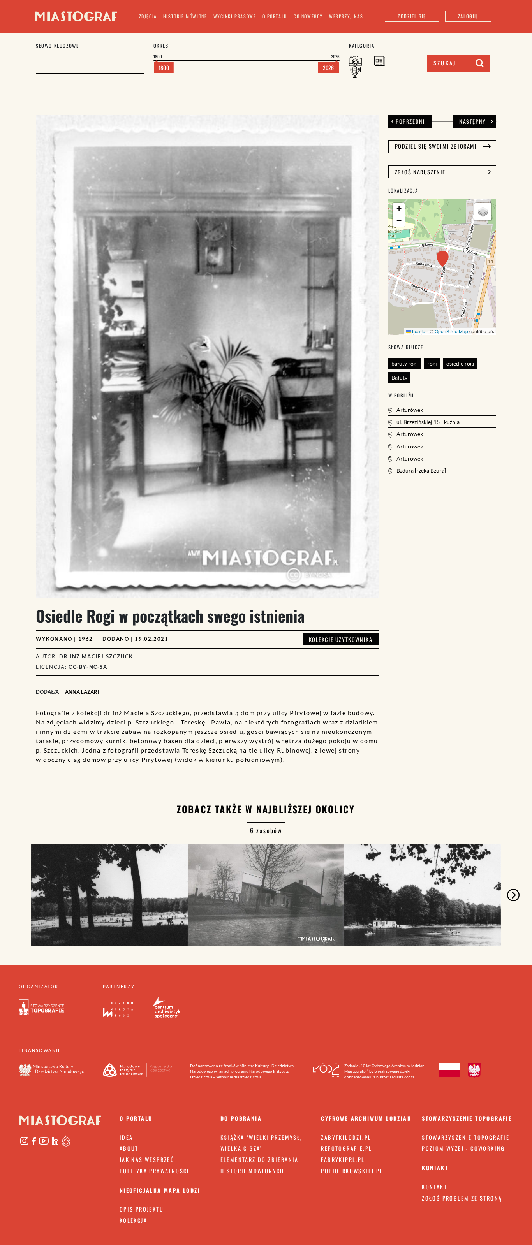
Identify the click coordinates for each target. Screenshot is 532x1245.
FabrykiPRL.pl (343, 1159)
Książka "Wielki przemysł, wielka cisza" (261, 1143)
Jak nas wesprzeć (147, 1159)
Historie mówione (185, 16)
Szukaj (444, 63)
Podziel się (412, 16)
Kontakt (434, 1187)
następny (472, 121)
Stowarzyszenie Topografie (465, 1137)
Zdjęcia (148, 16)
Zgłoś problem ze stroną (462, 1198)
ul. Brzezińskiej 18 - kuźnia (427, 422)
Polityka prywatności (155, 1171)
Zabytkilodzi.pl (346, 1137)
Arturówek (409, 409)
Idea (126, 1137)
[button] (443, 259)
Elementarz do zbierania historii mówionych (259, 1165)
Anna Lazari (82, 692)
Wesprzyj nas (346, 16)
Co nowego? (308, 16)
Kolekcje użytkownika (341, 639)
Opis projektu (142, 1209)
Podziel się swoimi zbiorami (436, 146)
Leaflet (418, 331)
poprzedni (410, 121)
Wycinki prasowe (234, 16)
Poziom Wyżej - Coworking (463, 1148)
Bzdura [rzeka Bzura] (420, 470)
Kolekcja (133, 1220)
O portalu (274, 16)
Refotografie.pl (346, 1148)
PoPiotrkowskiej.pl (352, 1171)
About (129, 1148)
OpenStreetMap (451, 331)
